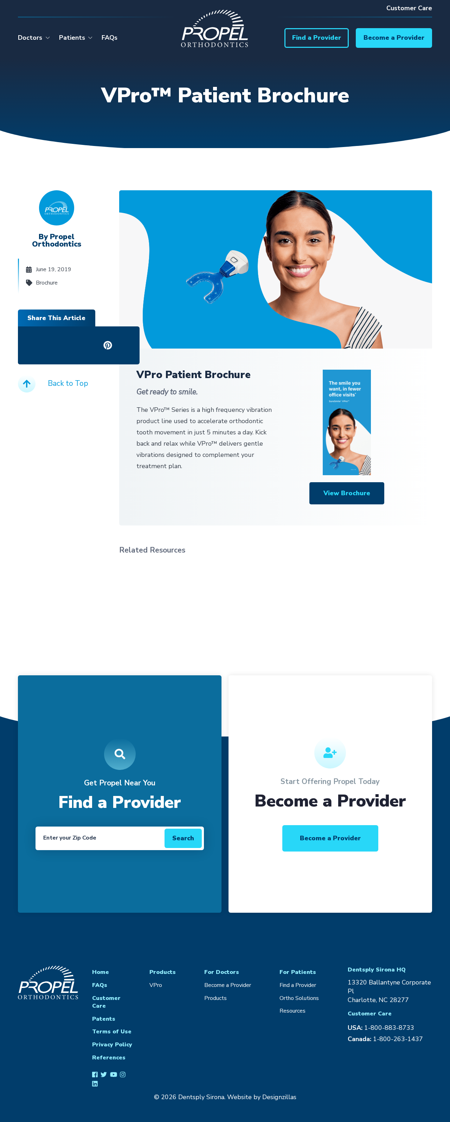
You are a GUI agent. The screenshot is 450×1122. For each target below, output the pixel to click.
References (109, 1058)
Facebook (95, 1074)
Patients (72, 37)
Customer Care (409, 8)
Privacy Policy (112, 1044)
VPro (155, 985)
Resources (292, 1011)
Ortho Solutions (299, 998)
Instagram (122, 1074)
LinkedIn (95, 1083)
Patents (103, 1019)
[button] (316, 37)
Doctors (30, 37)
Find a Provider (297, 985)
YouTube (113, 1074)
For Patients (297, 972)
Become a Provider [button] (330, 838)
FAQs (109, 37)
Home (100, 972)
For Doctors (221, 972)
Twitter (103, 1074)
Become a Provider (227, 985)
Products (162, 972)
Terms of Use (111, 1031)
